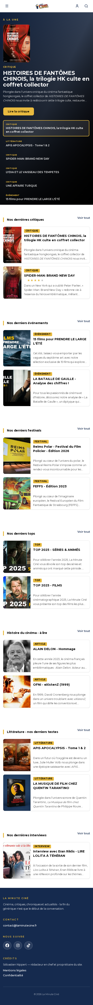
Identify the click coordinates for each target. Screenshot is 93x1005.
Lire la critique (18, 111)
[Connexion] (77, 6)
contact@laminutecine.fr (20, 925)
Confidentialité (13, 975)
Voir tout (83, 217)
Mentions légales (14, 970)
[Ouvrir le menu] (7, 6)
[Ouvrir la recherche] (86, 6)
